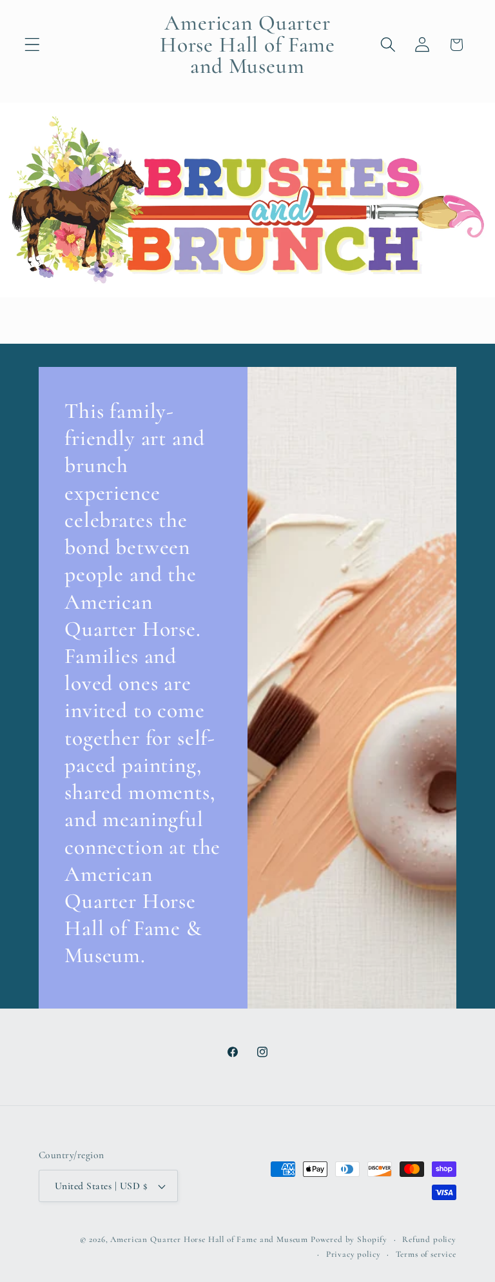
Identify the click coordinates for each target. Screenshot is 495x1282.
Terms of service (426, 1254)
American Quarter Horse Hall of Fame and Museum (209, 1239)
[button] (32, 45)
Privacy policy (353, 1254)
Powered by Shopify (349, 1239)
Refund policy (429, 1239)
